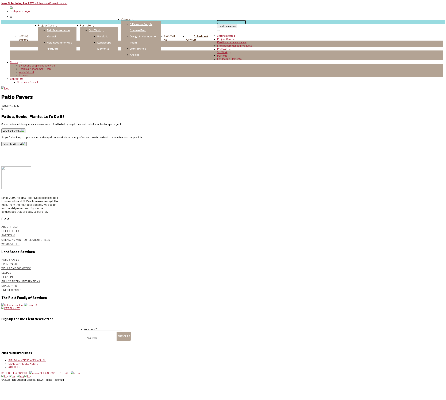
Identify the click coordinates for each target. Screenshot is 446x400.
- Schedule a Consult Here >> (34, 3)
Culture (125, 19)
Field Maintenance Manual (232, 42)
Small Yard (9, 285)
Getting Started (23, 37)
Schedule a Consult (197, 38)
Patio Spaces (10, 259)
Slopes (6, 272)
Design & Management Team (35, 68)
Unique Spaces (11, 290)
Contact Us (16, 78)
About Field (9, 226)
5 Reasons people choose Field (37, 65)
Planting (7, 277)
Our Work (95, 30)
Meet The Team (11, 231)
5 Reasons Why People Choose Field (25, 239)
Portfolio (85, 25)
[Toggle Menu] (11, 17)
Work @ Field (138, 48)
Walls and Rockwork (16, 268)
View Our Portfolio (12, 131)
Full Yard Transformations (20, 281)
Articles (135, 55)
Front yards (9, 263)
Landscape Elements (229, 58)
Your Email (90, 329)
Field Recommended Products (234, 45)
